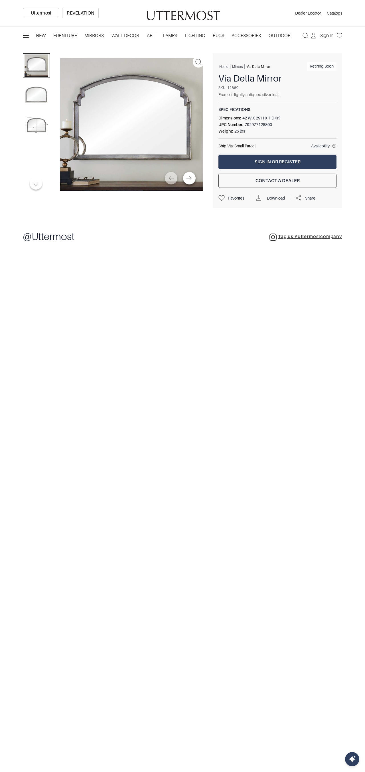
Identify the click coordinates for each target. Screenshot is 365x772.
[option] (41, 13)
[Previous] (171, 178)
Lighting (195, 35)
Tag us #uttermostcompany (310, 236)
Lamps (170, 35)
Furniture (65, 35)
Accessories (246, 35)
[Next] (189, 178)
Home (223, 66)
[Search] (305, 35)
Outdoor (280, 35)
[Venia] (182, 13)
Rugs (218, 35)
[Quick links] (352, 759)
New (41, 35)
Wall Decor (125, 35)
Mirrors (94, 35)
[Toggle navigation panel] (26, 35)
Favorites (236, 198)
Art (151, 35)
